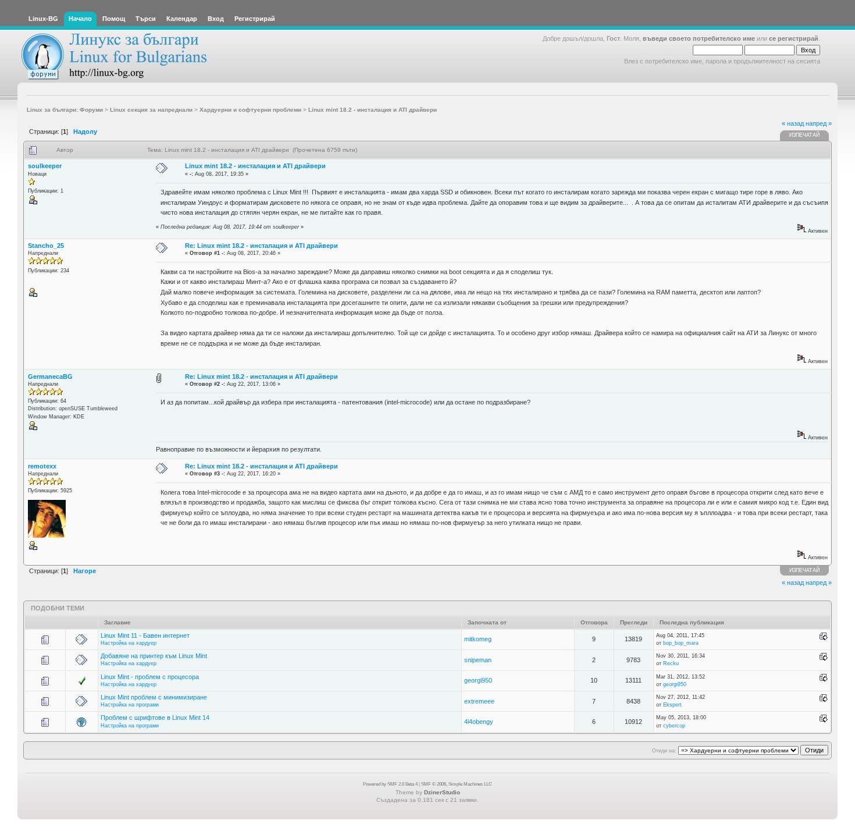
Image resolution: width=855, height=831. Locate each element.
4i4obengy (478, 721)
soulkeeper (45, 165)
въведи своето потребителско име (699, 38)
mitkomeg (477, 638)
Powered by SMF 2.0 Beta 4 (390, 784)
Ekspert (672, 705)
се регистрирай (793, 38)
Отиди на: (664, 751)
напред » (819, 123)
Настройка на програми (130, 705)
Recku (671, 663)
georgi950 (478, 680)
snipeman (477, 659)
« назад (793, 123)
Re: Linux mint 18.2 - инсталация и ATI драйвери (261, 245)
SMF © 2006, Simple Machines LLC (456, 784)
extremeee (479, 701)
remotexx (42, 466)
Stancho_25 (46, 245)
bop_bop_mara (681, 643)
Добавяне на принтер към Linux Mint (154, 655)
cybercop (674, 726)
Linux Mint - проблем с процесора (150, 676)
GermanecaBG (50, 376)
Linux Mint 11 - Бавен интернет (145, 635)
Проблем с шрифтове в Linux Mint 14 (155, 717)
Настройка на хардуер (128, 643)
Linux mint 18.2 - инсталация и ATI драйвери (255, 165)
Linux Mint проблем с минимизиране (154, 697)
